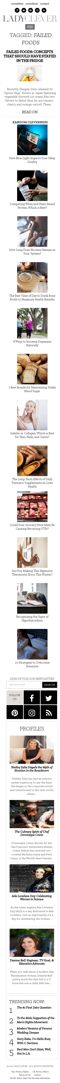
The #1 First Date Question (34, 1007)
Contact (44, 3)
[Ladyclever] (30, 18)
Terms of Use (25, 1075)
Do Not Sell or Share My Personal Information (30, 1078)
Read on (30, 112)
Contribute (32, 3)
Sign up (49, 685)
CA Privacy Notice (41, 1071)
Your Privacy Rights (20, 1071)
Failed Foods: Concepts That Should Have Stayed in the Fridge (30, 56)
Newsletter (17, 3)
